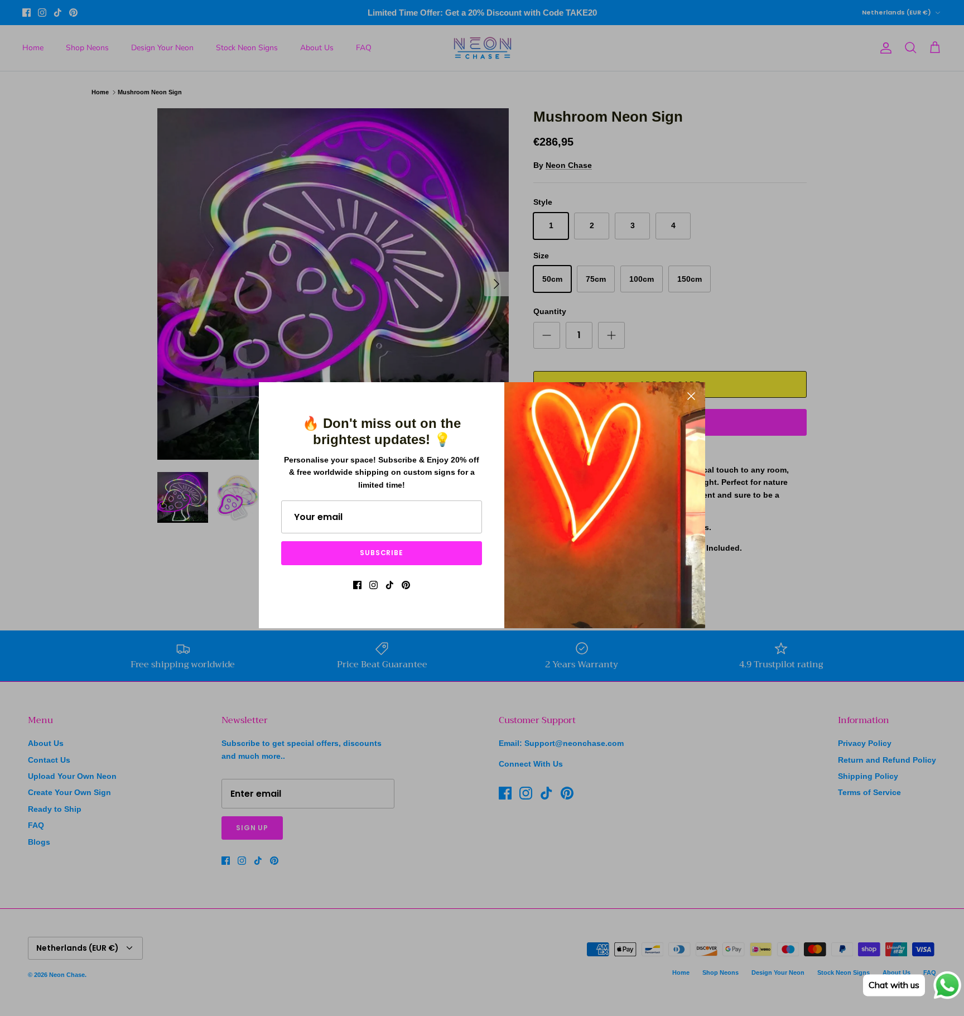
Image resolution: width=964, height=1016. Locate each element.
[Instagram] (373, 585)
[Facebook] (357, 585)
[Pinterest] (406, 585)
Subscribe (382, 552)
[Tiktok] (389, 585)
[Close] (691, 396)
